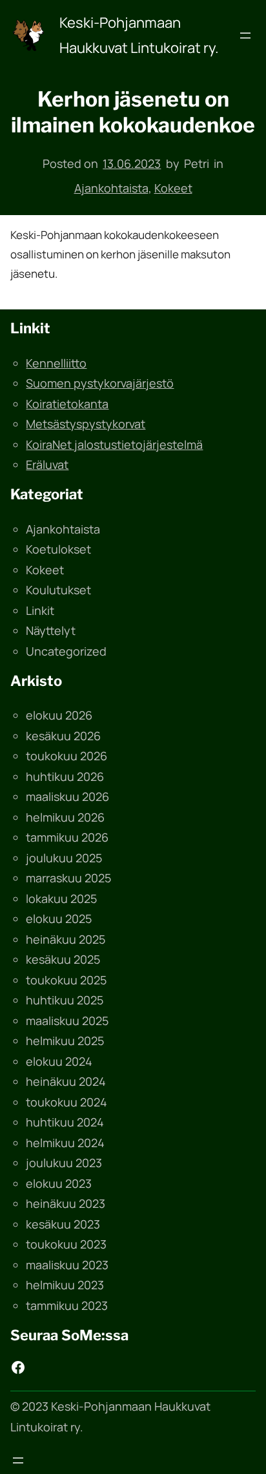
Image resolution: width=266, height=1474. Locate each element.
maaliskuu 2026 (67, 796)
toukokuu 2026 (66, 755)
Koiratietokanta (67, 403)
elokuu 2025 (59, 918)
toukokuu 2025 (66, 980)
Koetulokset (58, 549)
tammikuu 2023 (67, 1305)
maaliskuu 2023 (67, 1264)
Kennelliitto (56, 363)
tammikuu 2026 (67, 837)
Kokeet (173, 188)
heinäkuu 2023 (65, 1203)
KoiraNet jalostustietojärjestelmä (114, 444)
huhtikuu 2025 (64, 1000)
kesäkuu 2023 (63, 1224)
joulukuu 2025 (64, 858)
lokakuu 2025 (61, 898)
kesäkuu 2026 (63, 735)
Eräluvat (47, 464)
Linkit (40, 610)
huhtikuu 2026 (65, 776)
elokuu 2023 (59, 1183)
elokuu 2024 (59, 1061)
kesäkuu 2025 (63, 959)
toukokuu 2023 (66, 1244)
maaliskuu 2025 (67, 1020)
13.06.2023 (132, 163)
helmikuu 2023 (65, 1284)
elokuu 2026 (59, 715)
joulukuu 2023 (64, 1162)
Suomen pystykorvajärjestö (100, 383)
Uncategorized (66, 651)
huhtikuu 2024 (65, 1122)
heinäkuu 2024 (66, 1081)
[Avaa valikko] (245, 35)
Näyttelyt (51, 630)
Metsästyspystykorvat (85, 423)
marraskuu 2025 (68, 878)
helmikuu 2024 (65, 1142)
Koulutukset (58, 589)
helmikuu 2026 (65, 817)
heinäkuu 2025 (65, 939)
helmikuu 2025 (65, 1040)
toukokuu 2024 (66, 1102)
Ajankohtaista (111, 188)
